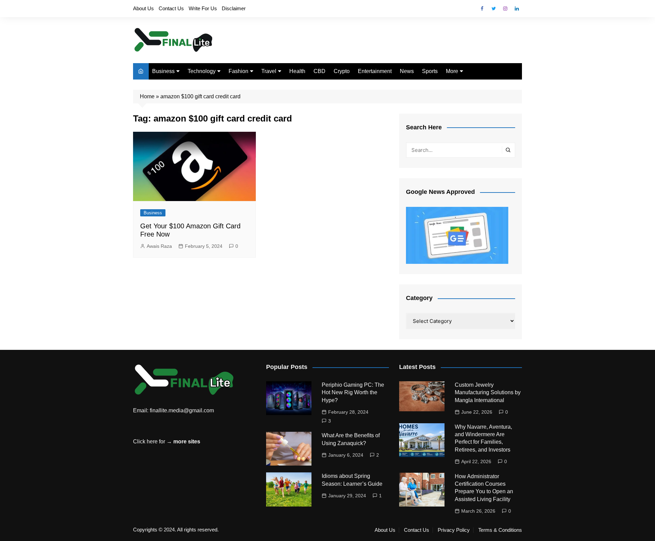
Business (163, 71)
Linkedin (517, 8)
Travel (268, 71)
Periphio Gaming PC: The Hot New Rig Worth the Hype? (353, 392)
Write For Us (203, 8)
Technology (202, 71)
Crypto (342, 71)
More (452, 71)
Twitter (494, 8)
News (407, 71)
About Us (143, 8)
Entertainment (375, 71)
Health (297, 71)
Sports (430, 71)
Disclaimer (234, 8)
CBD (319, 71)
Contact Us (171, 8)
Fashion (238, 71)
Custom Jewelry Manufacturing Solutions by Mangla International (488, 392)
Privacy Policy (454, 530)
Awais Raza (159, 246)
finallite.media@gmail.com (182, 410)
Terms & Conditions (500, 530)
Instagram (505, 8)
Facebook (482, 8)
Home (147, 96)
